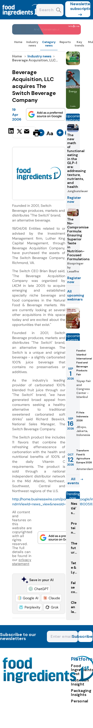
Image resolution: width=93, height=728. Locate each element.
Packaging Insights (81, 692)
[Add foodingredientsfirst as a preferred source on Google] (45, 114)
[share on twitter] (19, 132)
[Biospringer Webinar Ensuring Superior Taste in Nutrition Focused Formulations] (73, 327)
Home (18, 42)
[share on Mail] (27, 132)
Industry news (32, 43)
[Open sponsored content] (46, 33)
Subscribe (85, 636)
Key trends (79, 43)
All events (73, 481)
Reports (65, 42)
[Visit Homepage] (22, 18)
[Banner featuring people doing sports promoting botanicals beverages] (73, 107)
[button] (38, 589)
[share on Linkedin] (11, 132)
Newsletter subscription (80, 6)
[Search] (58, 10)
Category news (49, 43)
